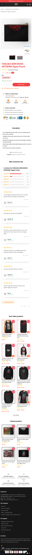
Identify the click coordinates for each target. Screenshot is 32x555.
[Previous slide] (2, 33)
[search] (27, 4)
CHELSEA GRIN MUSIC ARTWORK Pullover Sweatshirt (7, 406)
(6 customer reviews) (13, 69)
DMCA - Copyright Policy (6, 512)
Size (3, 75)
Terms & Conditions (5, 508)
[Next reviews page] (29, 306)
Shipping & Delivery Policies (7, 521)
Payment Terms (4, 523)
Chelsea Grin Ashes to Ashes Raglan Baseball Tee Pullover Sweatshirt (23, 382)
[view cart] (30, 4)
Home (2, 9)
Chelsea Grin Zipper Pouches (8, 11)
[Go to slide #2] (19, 57)
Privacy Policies (4, 510)
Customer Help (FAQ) (6, 530)
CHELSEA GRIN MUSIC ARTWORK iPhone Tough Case (22, 336)
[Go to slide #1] (12, 57)
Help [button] (29, 553)
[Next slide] (29, 33)
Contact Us (3, 527)
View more (16, 415)
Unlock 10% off (3, 548)
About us (3, 506)
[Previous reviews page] (21, 306)
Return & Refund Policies (6, 525)
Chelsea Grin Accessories (12, 9)
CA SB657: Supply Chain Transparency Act (10, 514)
